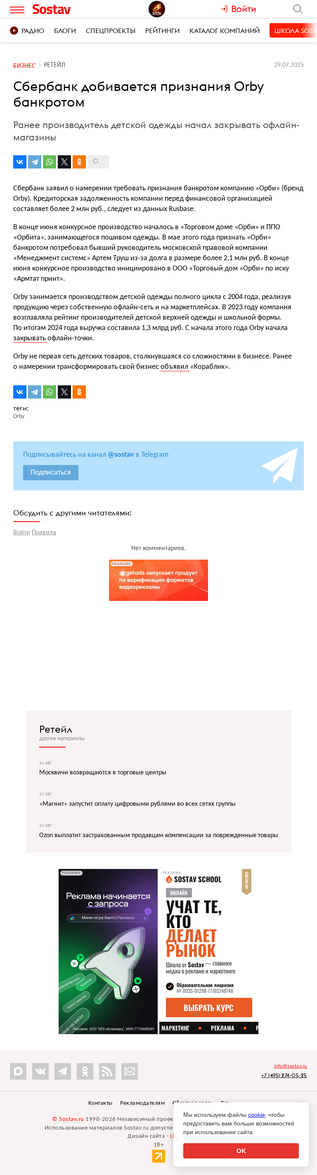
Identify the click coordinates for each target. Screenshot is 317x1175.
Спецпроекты (110, 30)
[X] (64, 162)
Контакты (100, 1103)
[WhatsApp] (49, 162)
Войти (21, 532)
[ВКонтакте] (19, 162)
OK (241, 1150)
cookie (256, 1114)
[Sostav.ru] (67, 9)
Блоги (65, 30)
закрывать (30, 338)
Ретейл (55, 729)
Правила (44, 532)
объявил (175, 367)
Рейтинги (162, 30)
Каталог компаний (224, 30)
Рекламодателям (142, 1103)
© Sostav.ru (68, 1119)
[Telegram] (34, 162)
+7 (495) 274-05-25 (284, 1075)
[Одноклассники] (79, 162)
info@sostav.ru (290, 1066)
